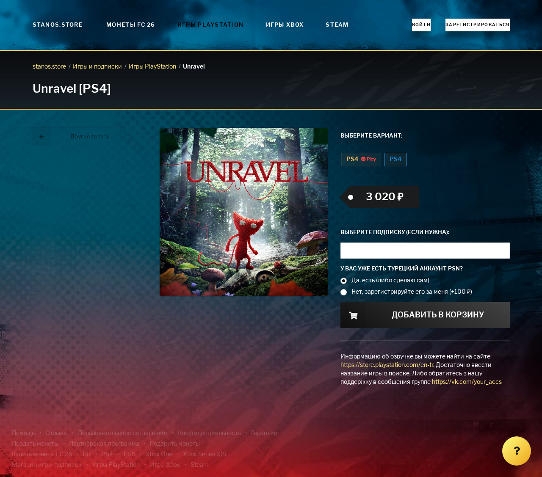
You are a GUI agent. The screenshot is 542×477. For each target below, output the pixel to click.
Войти (421, 25)
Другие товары (90, 137)
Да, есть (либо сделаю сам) (390, 281)
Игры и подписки (97, 67)
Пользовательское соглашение (122, 433)
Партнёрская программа (104, 444)
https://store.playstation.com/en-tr (386, 365)
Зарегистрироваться (477, 25)
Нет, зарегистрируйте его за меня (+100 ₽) (411, 292)
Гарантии (264, 433)
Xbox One (159, 455)
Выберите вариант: (371, 136)
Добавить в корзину (438, 315)
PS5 (130, 455)
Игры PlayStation (210, 25)
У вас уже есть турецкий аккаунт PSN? (401, 269)
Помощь (23, 433)
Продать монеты (35, 444)
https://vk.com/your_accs (467, 382)
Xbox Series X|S (204, 455)
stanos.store (49, 67)
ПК (87, 455)
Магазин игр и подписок (47, 465)
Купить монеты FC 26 (42, 455)
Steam (337, 25)
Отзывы (56, 433)
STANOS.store (58, 25)
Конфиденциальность (209, 433)
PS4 (352, 160)
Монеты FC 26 (130, 25)
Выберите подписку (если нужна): (394, 232)
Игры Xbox (285, 25)
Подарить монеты (174, 444)
